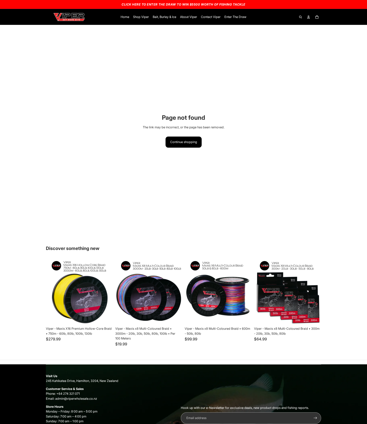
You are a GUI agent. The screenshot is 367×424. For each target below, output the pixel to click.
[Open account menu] (308, 17)
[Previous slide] (190, 291)
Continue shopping (183, 142)
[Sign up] (315, 418)
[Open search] (300, 17)
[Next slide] (246, 291)
